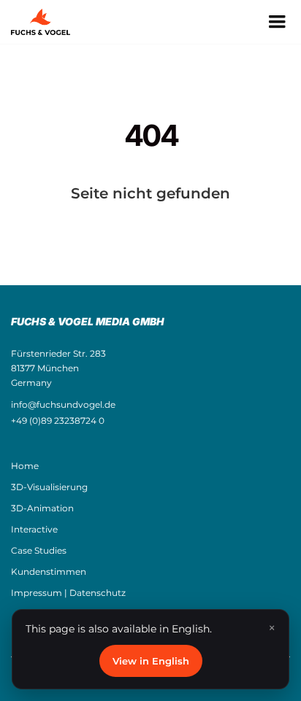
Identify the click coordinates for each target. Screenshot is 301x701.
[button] (277, 22)
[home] (48, 22)
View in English (151, 661)
